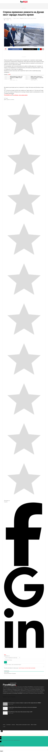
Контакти (13, 724)
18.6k (16, 80)
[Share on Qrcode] (41, 49)
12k (37, 80)
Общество (22, 18)
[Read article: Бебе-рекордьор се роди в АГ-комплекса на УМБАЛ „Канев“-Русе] (6, 78)
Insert (1, 751)
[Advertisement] (24, 5)
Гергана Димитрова (7, 18)
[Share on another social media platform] (43, 49)
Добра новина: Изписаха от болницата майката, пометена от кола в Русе (37, 77)
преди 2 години (16, 18)
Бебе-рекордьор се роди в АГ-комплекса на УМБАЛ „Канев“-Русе (16, 77)
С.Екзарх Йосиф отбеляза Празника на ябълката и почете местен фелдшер (22, 707)
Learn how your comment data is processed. (27, 668)
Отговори (2, 745)
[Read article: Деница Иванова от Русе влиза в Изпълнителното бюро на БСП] (5, 713)
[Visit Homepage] (24, 2)
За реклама (8, 724)
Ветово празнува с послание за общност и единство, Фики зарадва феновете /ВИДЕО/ (24, 702)
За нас (4, 724)
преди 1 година (33, 80)
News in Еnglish (33, 724)
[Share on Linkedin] (39, 49)
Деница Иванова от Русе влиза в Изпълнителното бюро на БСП (20, 711)
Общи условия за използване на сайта (23, 724)
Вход (5, 654)
